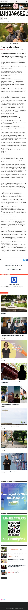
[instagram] (16, 1)
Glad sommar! (3, 313)
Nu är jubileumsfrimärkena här (14, 268)
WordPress (21, 608)
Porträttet (24, 49)
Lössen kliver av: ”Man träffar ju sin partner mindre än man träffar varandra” (17, 554)
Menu (5, 18)
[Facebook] (11, 1)
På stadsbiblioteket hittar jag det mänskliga (8, 471)
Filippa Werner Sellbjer (5, 49)
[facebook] (27, 260)
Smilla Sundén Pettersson (13, 549)
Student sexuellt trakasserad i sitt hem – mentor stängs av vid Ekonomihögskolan (16, 566)
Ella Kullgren (11, 561)
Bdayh (13, 608)
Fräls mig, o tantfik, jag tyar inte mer (14, 264)
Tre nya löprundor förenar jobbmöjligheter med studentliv (11, 449)
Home (2, 21)
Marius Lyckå (10, 556)
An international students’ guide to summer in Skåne (10, 404)
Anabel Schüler (11, 572)
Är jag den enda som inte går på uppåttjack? (8, 359)
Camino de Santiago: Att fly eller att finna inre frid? (10, 426)
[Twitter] (14, 1)
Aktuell (5, 21)
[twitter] (24, 260)
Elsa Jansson (10, 567)
